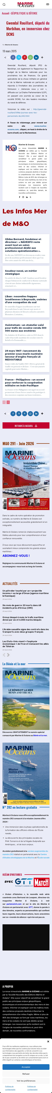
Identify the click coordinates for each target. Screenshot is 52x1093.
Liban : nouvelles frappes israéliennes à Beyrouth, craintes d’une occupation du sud (26, 299)
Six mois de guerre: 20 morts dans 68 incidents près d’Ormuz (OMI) (22, 606)
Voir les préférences (26, 1081)
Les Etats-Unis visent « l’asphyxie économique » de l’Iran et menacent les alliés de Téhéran (26, 644)
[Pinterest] (24, 57)
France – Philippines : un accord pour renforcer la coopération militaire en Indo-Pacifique (25, 382)
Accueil (5, 13)
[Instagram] (23, 196)
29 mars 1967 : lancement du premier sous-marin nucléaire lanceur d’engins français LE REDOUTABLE (24, 355)
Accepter (26, 1067)
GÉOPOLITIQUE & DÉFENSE (24, 13)
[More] (42, 57)
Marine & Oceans (11, 45)
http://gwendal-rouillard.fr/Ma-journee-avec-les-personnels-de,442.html (27, 112)
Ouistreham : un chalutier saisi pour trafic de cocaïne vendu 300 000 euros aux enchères (25, 328)
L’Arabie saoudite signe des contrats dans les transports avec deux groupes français (26, 630)
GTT (31, 907)
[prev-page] (4, 402)
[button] (48, 1041)
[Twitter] (18, 57)
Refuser (26, 1074)
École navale (43, 857)
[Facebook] (13, 57)
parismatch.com (14, 904)
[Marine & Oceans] (11, 170)
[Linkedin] (36, 57)
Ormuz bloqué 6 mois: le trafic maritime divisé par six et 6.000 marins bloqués (23, 618)
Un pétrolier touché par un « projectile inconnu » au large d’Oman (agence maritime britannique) (26, 593)
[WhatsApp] (30, 57)
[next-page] (8, 402)
